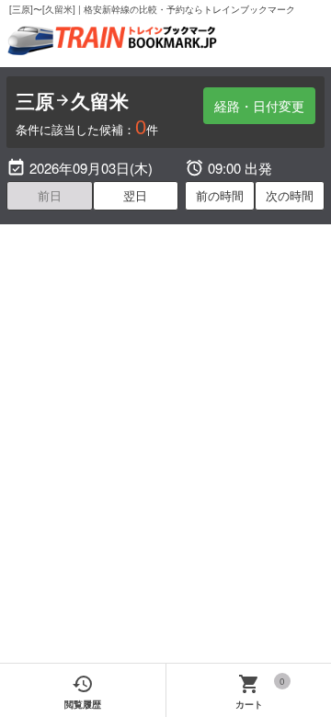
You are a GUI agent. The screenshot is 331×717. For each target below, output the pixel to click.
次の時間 (290, 195)
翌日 (135, 195)
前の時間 (220, 195)
